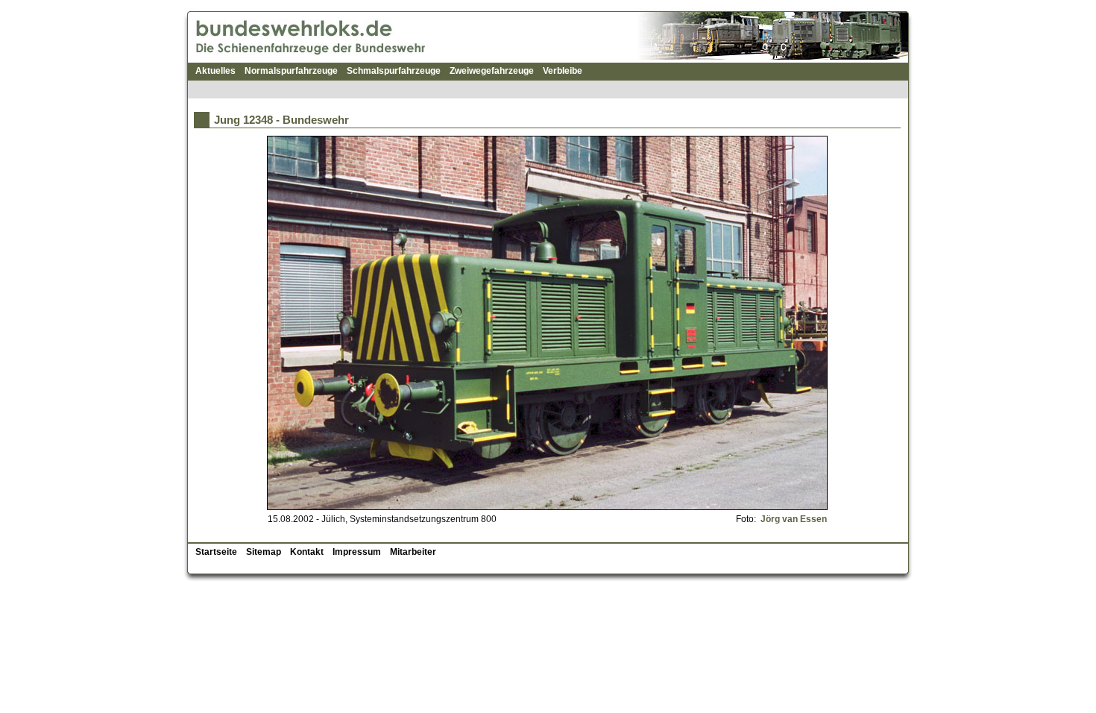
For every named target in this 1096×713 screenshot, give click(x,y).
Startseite (216, 552)
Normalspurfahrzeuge (291, 71)
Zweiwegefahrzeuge (492, 71)
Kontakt (307, 552)
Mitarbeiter (413, 552)
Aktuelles (215, 71)
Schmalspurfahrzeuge (394, 71)
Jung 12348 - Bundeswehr (281, 119)
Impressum (357, 552)
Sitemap (263, 552)
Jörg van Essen (792, 519)
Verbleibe (562, 71)
